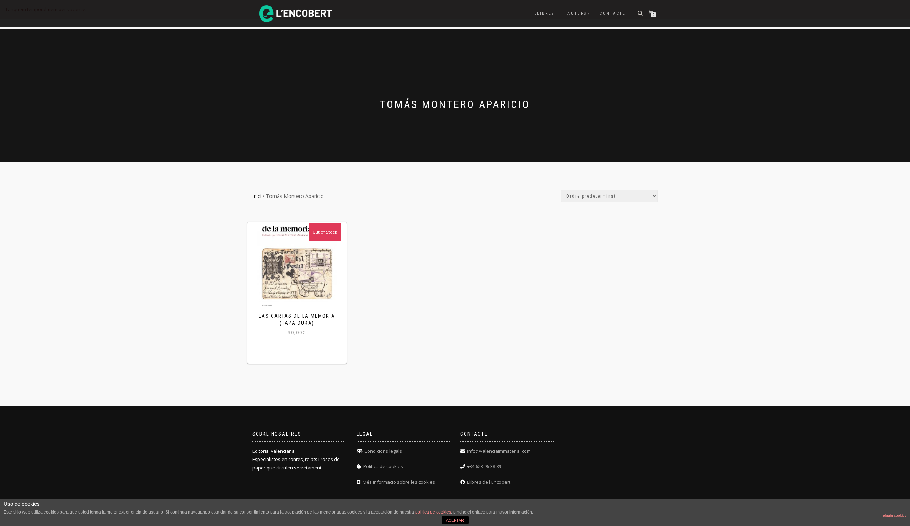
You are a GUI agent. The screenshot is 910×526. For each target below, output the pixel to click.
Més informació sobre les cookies (399, 482)
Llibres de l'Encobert (488, 482)
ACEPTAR (455, 520)
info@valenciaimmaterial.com (499, 451)
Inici (256, 196)
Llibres (544, 13)
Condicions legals (383, 451)
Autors (577, 13)
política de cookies (433, 512)
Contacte (613, 13)
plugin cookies (894, 515)
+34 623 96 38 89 (484, 466)
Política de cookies (383, 466)
